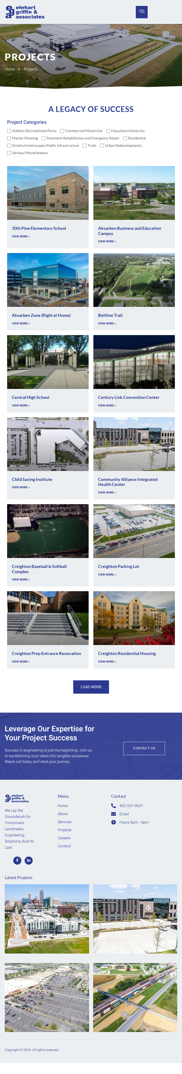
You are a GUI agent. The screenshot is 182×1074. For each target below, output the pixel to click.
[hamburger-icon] (142, 12)
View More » (21, 236)
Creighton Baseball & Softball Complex (39, 569)
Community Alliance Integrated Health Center (128, 482)
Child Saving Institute (32, 479)
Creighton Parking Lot (118, 566)
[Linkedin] (29, 861)
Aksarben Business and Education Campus (129, 231)
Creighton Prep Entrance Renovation (46, 653)
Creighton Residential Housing (127, 653)
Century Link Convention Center (128, 397)
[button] (91, 687)
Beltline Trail (110, 315)
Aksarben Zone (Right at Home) (41, 315)
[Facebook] (17, 861)
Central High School (30, 397)
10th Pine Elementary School (39, 228)
